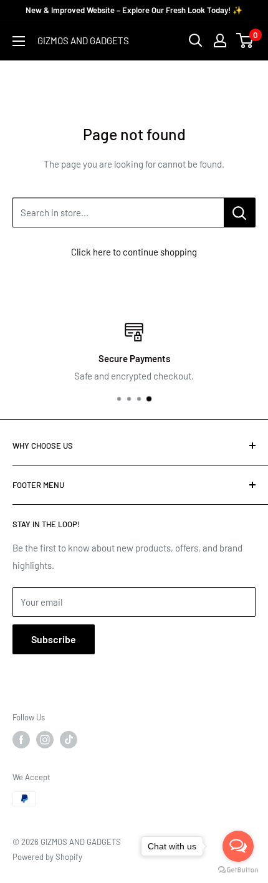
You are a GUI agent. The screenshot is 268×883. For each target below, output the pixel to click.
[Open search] (196, 40)
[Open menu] (18, 41)
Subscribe (53, 639)
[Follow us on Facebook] (21, 739)
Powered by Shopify (47, 857)
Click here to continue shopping (134, 251)
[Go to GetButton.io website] (238, 870)
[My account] (220, 40)
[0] (245, 40)
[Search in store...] (240, 212)
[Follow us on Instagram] (45, 739)
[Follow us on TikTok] (68, 739)
